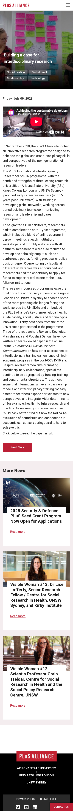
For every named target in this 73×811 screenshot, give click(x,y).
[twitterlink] (18, 807)
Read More (17, 447)
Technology (38, 78)
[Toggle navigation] (67, 5)
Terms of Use (48, 799)
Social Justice (16, 72)
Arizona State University (36, 768)
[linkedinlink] (35, 807)
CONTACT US (61, 806)
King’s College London (36, 775)
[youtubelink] (26, 807)
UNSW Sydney (36, 782)
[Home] (16, 5)
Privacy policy (25, 799)
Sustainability (15, 78)
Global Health (40, 72)
